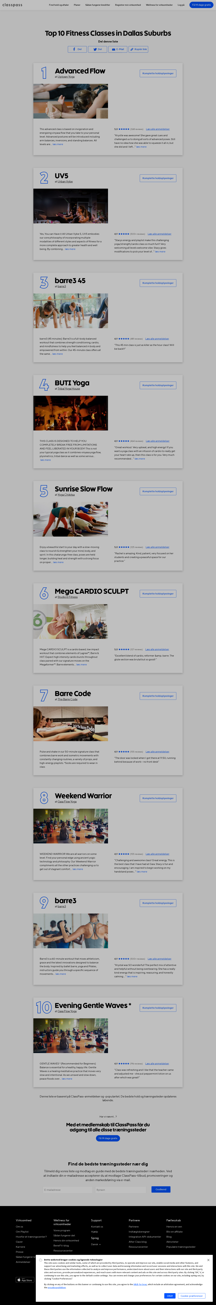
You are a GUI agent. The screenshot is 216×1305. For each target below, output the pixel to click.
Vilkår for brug (140, 1284)
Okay (170, 1295)
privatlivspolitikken (57, 1287)
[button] (208, 1260)
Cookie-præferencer (192, 1295)
